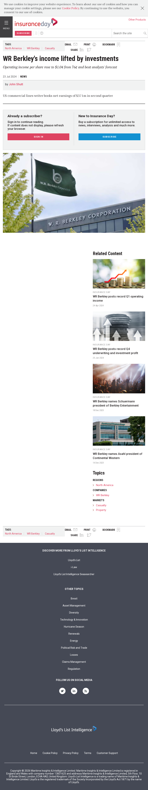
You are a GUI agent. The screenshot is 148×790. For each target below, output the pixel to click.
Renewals (74, 633)
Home (33, 753)
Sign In (35, 33)
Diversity (74, 612)
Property (101, 510)
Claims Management (74, 661)
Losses (74, 654)
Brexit (74, 598)
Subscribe (23, 33)
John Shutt (16, 84)
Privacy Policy (71, 753)
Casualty (50, 48)
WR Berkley (33, 48)
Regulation (74, 668)
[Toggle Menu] (6, 21)
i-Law (74, 567)
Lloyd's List (74, 560)
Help (41, 33)
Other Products (137, 19)
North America (13, 48)
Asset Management (74, 605)
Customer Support (107, 753)
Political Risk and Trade (74, 647)
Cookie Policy (70, 8)
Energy (74, 640)
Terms (87, 753)
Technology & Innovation (74, 619)
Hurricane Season (74, 626)
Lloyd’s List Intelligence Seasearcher (74, 574)
